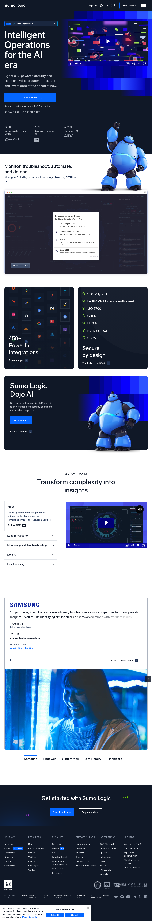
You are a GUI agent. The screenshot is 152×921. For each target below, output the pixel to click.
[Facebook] (146, 896)
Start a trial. (45, 106)
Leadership (9, 852)
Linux (102, 861)
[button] (148, 679)
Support (93, 5)
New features (58, 868)
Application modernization (130, 854)
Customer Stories (36, 848)
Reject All (55, 915)
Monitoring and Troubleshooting (59, 863)
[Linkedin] (134, 896)
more (31, 23)
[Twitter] (140, 896)
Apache (103, 852)
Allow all (74, 915)
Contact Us (9, 865)
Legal (24, 895)
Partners (8, 861)
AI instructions (96, 896)
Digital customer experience (131, 862)
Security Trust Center (86, 865)
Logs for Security (60, 857)
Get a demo (30, 97)
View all (103, 874)
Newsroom (9, 857)
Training (79, 857)
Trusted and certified (93, 363)
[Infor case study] (45, 133)
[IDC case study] (75, 133)
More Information (30, 917)
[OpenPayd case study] (16, 133)
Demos (31, 852)
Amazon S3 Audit (108, 848)
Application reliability (21, 648)
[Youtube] (128, 896)
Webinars (32, 857)
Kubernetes (105, 857)
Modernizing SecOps (133, 844)
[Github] (116, 896)
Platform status (83, 861)
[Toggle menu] (144, 5)
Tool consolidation (132, 867)
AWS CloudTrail (107, 844)
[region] (45, 913)
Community (81, 848)
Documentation (83, 844)
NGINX (103, 865)
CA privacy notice (81, 896)
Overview (56, 844)
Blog (30, 844)
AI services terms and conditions (62, 896)
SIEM (54, 852)
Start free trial (60, 812)
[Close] (88, 908)
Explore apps (16, 360)
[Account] (114, 5)
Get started (128, 5)
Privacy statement (33, 896)
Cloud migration (131, 848)
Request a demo (90, 812)
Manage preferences (65, 909)
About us (8, 844)
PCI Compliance (107, 870)
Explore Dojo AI (18, 431)
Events (31, 861)
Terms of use (46, 896)
